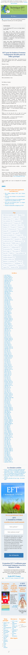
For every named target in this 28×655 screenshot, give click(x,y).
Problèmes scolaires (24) (8, 259)
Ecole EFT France (14, 576)
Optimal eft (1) (6, 247)
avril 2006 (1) (7, 454)
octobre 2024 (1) (8, 290)
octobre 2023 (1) (8, 298)
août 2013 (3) (7, 370)
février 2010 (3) (7, 405)
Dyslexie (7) (21, 227)
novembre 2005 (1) (8, 459)
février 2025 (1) (7, 285)
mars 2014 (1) (7, 363)
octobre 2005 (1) (8, 460)
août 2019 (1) (7, 314)
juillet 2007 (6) (7, 439)
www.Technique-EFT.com (19, 176)
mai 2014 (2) (7, 360)
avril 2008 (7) (7, 428)
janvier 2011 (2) (7, 392)
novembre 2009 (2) (8, 408)
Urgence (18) (6, 267)
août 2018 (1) (7, 322)
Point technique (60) (20, 253)
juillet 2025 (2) (7, 281)
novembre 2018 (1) (8, 319)
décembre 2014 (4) (8, 355)
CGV (5, 645)
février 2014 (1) (7, 364)
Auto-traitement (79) (7, 221)
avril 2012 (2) (7, 377)
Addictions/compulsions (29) (9, 215)
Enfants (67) (6, 231)
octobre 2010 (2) (8, 396)
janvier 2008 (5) (7, 432)
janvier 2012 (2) (7, 380)
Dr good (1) (13, 227)
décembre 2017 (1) (8, 325)
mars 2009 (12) (7, 416)
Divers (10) (20, 225)
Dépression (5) (6, 225)
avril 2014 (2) (7, 361)
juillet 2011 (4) (7, 387)
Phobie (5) (11, 253)
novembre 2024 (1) (8, 288)
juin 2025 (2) (7, 282)
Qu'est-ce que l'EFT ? (6, 623)
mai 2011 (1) (7, 389)
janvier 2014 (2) (7, 365)
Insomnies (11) (18, 239)
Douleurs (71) (6, 227)
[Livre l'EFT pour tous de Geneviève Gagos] (22, 608)
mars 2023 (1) (7, 304)
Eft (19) (5, 229)
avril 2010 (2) (7, 403)
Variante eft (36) (14, 267)
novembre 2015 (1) (8, 347)
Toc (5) (4, 265)
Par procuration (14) (7, 249)
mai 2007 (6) (7, 442)
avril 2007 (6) (7, 443)
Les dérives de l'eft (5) (8, 241)
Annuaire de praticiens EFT (15, 631)
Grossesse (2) (19, 235)
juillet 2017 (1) (7, 330)
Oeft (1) (16, 245)
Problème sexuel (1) (7, 255)
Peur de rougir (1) (7, 251)
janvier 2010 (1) (7, 406)
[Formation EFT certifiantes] (14, 578)
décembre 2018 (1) (8, 318)
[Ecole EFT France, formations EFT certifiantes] (22, 627)
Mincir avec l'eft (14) (7, 245)
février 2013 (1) (7, 372)
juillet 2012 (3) (7, 375)
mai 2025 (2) (7, 283)
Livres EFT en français (6, 636)
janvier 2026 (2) (7, 276)
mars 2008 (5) (7, 429)
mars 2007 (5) (7, 444)
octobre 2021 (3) (8, 309)
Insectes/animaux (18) (8, 239)
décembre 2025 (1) (8, 277)
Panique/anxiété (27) (16, 247)
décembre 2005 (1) (8, 458)
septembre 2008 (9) (8, 423)
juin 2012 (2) (7, 376)
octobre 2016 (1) (8, 340)
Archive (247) (16, 217)
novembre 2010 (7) (8, 395)
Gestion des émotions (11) (8, 235)
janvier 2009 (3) (7, 418)
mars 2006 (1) (7, 455)
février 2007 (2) (7, 445)
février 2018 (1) (7, 323)
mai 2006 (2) (7, 453)
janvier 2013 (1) (7, 374)
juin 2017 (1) (7, 332)
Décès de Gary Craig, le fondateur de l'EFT (13, 474)
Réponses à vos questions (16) (9, 261)
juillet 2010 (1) (7, 400)
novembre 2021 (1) (8, 308)
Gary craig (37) (16, 233)
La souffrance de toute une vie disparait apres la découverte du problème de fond (15, 200)
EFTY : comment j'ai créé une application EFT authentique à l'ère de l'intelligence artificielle (14, 470)
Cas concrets (7, 19)
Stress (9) (20, 261)
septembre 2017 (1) (8, 328)
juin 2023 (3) (7, 301)
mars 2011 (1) (7, 391)
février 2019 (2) (7, 316)
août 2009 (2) (7, 411)
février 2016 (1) (7, 344)
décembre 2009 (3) (8, 407)
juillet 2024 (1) (7, 293)
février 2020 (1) (7, 312)
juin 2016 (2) (7, 342)
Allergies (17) (21, 215)
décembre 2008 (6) (8, 419)
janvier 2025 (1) (7, 286)
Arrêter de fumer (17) (8, 219)
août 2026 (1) (7, 275)
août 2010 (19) (7, 398)
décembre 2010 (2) (8, 394)
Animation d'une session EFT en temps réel (15, 626)
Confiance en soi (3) (7, 223)
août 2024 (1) (7, 292)
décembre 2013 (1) (8, 366)
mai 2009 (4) (7, 413)
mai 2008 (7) (7, 427)
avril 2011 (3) (7, 390)
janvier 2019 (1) (7, 317)
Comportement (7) (18, 221)
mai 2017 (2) (7, 333)
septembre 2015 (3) (8, 348)
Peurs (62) (5, 253)
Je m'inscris (14, 555)
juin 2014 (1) (7, 359)
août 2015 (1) (7, 349)
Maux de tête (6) (6, 243)
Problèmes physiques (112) (9, 257)
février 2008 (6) (7, 431)
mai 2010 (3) (7, 402)
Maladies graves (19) (19, 241)
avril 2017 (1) (7, 334)
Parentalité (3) (17, 249)
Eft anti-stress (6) (12, 229)
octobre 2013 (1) (8, 368)
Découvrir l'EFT (6, 626)
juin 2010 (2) (7, 401)
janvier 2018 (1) (7, 324)
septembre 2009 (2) (8, 410)
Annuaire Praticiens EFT (6, 641)
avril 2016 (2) (7, 343)
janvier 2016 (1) (7, 345)
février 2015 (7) (7, 353)
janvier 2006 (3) (7, 457)
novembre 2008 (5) (8, 421)
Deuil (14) (13, 225)
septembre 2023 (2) (8, 300)
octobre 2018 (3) (8, 321)
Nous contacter (5, 647)
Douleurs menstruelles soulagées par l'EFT (14, 205)
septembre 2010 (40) (8, 397)
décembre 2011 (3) (8, 381)
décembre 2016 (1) (8, 338)
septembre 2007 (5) (8, 437)
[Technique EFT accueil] (14, 13)
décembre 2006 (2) (8, 448)
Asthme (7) (17, 219)
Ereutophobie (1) (14, 231)
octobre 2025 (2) (8, 278)
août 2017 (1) (7, 329)
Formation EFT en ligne (6, 631)
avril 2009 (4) (7, 415)
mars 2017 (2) (7, 335)
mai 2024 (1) (7, 295)
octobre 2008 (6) (8, 422)
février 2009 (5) (7, 417)
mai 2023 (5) (7, 302)
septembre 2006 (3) (8, 450)
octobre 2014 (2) (8, 358)
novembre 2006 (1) (8, 449)
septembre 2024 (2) (8, 291)
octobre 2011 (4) (8, 384)
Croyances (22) (17, 223)
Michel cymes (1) (16, 243)
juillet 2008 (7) (7, 424)
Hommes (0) (22, 237)
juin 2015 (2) (7, 350)
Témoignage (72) (18, 263)
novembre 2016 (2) (8, 339)
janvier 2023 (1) (7, 307)
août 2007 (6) (7, 438)
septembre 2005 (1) (8, 462)
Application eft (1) (7, 217)
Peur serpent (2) (16, 251)
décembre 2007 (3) (8, 433)
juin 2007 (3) (7, 441)
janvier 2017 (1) (7, 337)
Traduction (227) (12, 265)
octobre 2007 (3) (8, 436)
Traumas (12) (21, 265)
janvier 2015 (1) (7, 354)
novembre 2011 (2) (8, 382)
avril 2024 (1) (7, 296)
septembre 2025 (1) (8, 280)
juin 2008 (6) (7, 426)
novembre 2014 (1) (8, 356)
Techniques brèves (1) (8, 263)
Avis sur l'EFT (5, 638)
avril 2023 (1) (7, 303)
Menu (14, 16)
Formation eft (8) (7, 233)
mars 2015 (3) (7, 351)
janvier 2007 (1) (7, 447)
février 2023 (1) (7, 306)
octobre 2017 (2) (8, 327)
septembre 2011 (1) (8, 385)
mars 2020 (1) (7, 311)
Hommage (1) (15, 237)
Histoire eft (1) (6, 237)
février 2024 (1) (7, 297)
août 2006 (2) (7, 452)
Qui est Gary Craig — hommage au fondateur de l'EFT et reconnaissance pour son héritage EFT (15, 473)
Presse (5, 643)
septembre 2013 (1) (8, 369)
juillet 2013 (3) (7, 371)
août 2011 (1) (7, 386)
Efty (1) (20, 229)
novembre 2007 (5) (8, 434)
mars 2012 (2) (7, 379)
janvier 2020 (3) (7, 313)
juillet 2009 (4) (7, 412)
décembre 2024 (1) (8, 287)
